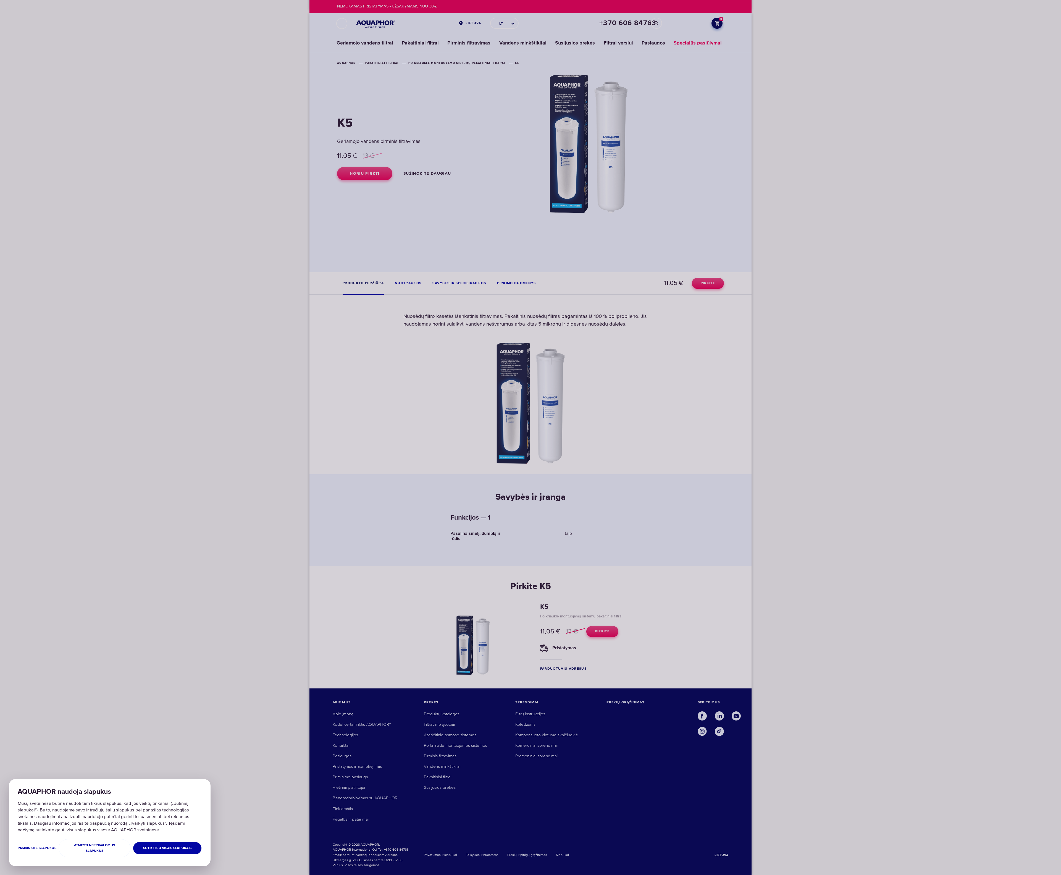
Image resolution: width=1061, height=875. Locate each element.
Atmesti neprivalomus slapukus (94, 848)
